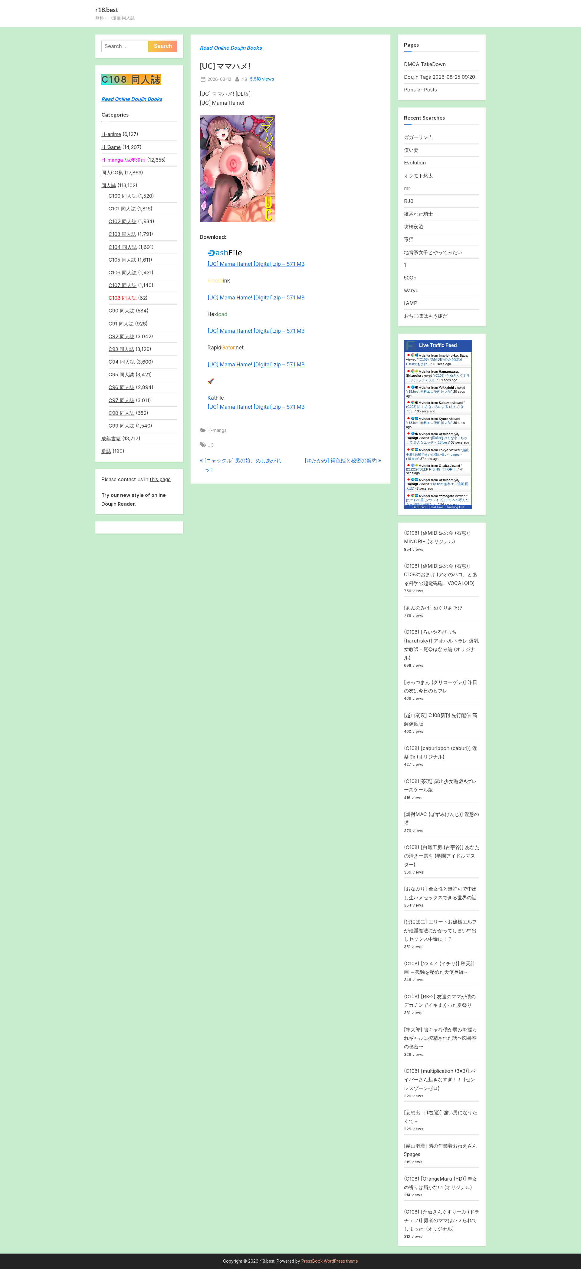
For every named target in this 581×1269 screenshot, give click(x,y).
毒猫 (409, 239)
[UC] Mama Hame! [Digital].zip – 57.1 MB (256, 264)
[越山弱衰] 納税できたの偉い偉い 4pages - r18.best (437, 454)
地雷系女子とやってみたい (433, 252)
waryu (411, 290)
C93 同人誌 (121, 349)
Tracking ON (455, 507)
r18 (244, 79)
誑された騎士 (418, 214)
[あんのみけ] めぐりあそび (433, 608)
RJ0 (408, 201)
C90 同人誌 (121, 311)
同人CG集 (112, 173)
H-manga (217, 430)
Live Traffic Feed (438, 345)
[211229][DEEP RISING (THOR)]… (432, 469)
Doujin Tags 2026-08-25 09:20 (439, 77)
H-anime (111, 134)
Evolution (415, 163)
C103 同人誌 (122, 234)
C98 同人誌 (121, 413)
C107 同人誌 (122, 285)
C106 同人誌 (122, 272)
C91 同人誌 (121, 324)
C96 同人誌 (121, 387)
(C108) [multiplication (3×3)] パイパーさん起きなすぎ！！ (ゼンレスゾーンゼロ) (439, 1079)
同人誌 (108, 185)
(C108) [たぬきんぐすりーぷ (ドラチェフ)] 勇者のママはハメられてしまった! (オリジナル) (441, 1220)
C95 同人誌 (121, 375)
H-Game (111, 147)
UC (211, 445)
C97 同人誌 (121, 400)
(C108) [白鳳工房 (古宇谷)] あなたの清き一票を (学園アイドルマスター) (442, 855)
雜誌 (106, 451)
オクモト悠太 (418, 176)
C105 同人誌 (122, 260)
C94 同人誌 (122, 362)
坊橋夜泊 (413, 226)
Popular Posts (420, 90)
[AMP (410, 303)
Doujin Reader (118, 504)
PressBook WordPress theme (329, 1261)
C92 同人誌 (121, 336)
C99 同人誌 (121, 426)
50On (410, 278)
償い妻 (411, 150)
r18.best (106, 9)
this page (160, 479)
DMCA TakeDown (425, 64)
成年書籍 (111, 438)
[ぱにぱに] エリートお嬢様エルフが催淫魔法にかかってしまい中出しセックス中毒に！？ (440, 930)
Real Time (436, 507)
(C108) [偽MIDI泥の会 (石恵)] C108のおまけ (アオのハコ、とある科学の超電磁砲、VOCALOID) (440, 574)
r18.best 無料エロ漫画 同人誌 (429, 391)
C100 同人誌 (122, 196)
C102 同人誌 (122, 221)
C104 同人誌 (123, 247)
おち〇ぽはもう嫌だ (426, 316)
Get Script (419, 507)
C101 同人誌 (122, 209)
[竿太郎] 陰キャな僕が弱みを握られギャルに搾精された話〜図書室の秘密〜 (440, 1038)
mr (407, 188)
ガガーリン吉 (418, 137)
